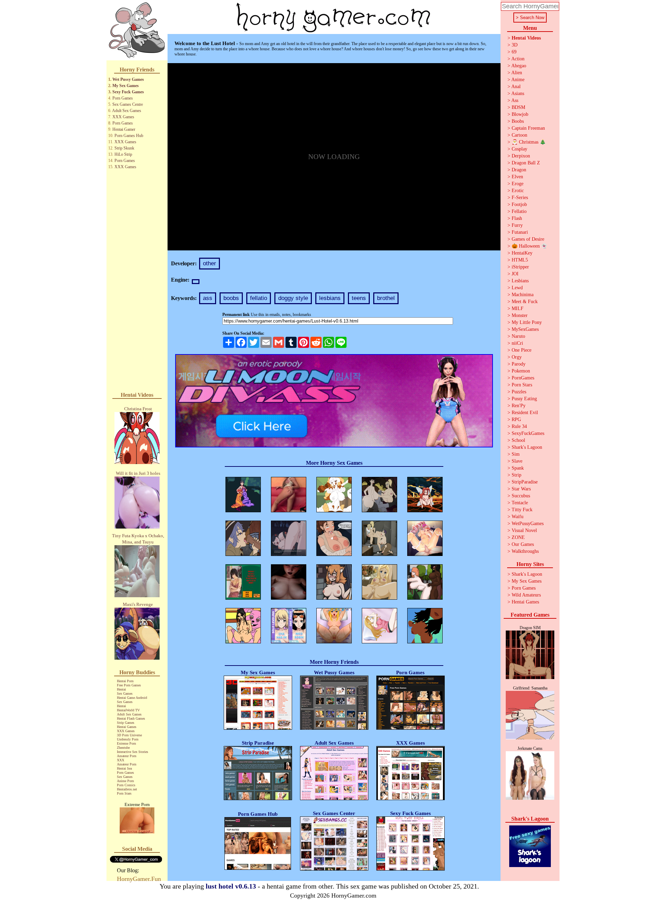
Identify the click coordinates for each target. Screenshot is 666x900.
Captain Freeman (528, 128)
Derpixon (521, 155)
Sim (516, 454)
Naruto (518, 336)
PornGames (523, 377)
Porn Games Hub (128, 135)
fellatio (258, 298)
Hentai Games (126, 727)
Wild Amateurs (526, 595)
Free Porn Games (129, 685)
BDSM (518, 107)
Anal (516, 86)
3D (515, 45)
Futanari (520, 232)
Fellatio (519, 211)
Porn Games (122, 98)
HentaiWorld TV (128, 710)
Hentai (121, 689)
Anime (517, 79)
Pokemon (521, 371)
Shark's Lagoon (527, 447)
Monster (520, 315)
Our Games (523, 544)
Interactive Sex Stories (132, 752)
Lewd (517, 287)
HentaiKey (522, 253)
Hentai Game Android (132, 698)
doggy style (293, 298)
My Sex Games (125, 85)
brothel (386, 298)
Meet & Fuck (525, 301)
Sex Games (125, 693)
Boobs (518, 121)
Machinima (522, 294)
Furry (517, 225)
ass (207, 298)
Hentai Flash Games (131, 718)
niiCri (517, 343)
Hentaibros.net (127, 789)
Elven (517, 176)
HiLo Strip (123, 154)
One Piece (521, 350)
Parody (519, 364)
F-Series (520, 197)
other (209, 263)
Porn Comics (126, 785)
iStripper (520, 266)
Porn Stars (124, 793)
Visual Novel (524, 530)
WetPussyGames (528, 523)
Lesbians (520, 280)
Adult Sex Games (126, 110)
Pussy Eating (524, 398)
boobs (231, 298)
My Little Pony (527, 322)
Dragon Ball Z (526, 162)
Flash (517, 218)
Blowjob (520, 114)
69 (514, 51)
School (518, 440)
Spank (518, 468)
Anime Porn (125, 781)
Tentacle (520, 502)
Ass (514, 100)
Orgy (517, 357)
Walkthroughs (525, 551)
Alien (516, 72)
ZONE (518, 537)
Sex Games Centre (127, 104)
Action (517, 58)
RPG (516, 419)
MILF (517, 308)
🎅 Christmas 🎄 (529, 142)
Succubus (521, 495)
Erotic (518, 190)
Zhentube (123, 747)
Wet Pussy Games (128, 79)
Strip (516, 475)
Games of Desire (528, 239)
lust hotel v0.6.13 (231, 886)
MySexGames (525, 329)
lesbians (330, 298)
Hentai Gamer (123, 129)
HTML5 (520, 260)
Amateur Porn (126, 756)
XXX (120, 760)
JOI (515, 273)
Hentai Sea (124, 768)
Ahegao (518, 65)
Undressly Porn (127, 739)
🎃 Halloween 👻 (529, 246)
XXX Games (123, 116)
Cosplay (519, 149)
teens (359, 298)
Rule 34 (519, 426)
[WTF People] (137, 831)
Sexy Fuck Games (128, 91)
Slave (517, 461)
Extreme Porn (126, 743)
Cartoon (519, 135)
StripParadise (525, 482)
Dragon (519, 169)
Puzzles (519, 391)
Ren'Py (519, 405)
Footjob (519, 204)
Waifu (517, 516)
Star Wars (521, 488)
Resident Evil (525, 412)
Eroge (517, 183)
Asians (517, 93)
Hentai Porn (125, 681)
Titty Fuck (522, 509)
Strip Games (125, 723)
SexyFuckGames (528, 433)
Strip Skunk (124, 148)
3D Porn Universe (129, 735)
